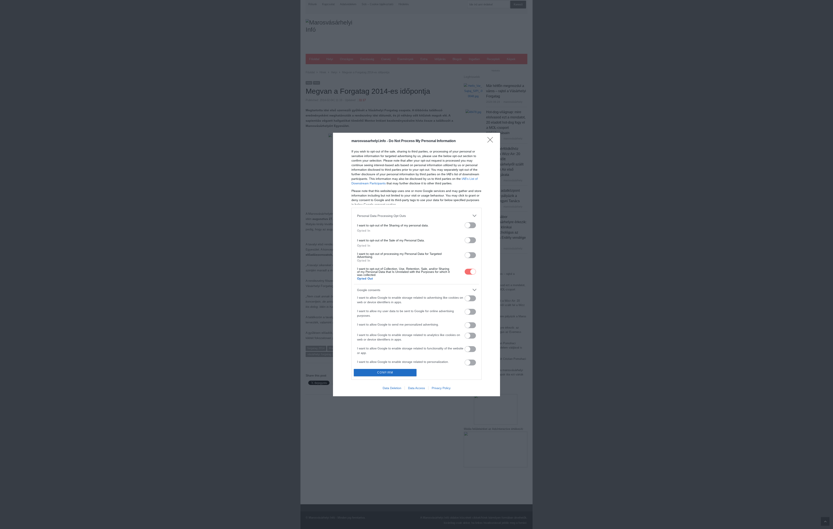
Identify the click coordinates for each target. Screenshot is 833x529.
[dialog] (416, 264)
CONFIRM (385, 372)
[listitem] (416, 215)
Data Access (416, 388)
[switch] (470, 225)
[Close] (491, 141)
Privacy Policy (441, 388)
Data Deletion (392, 388)
